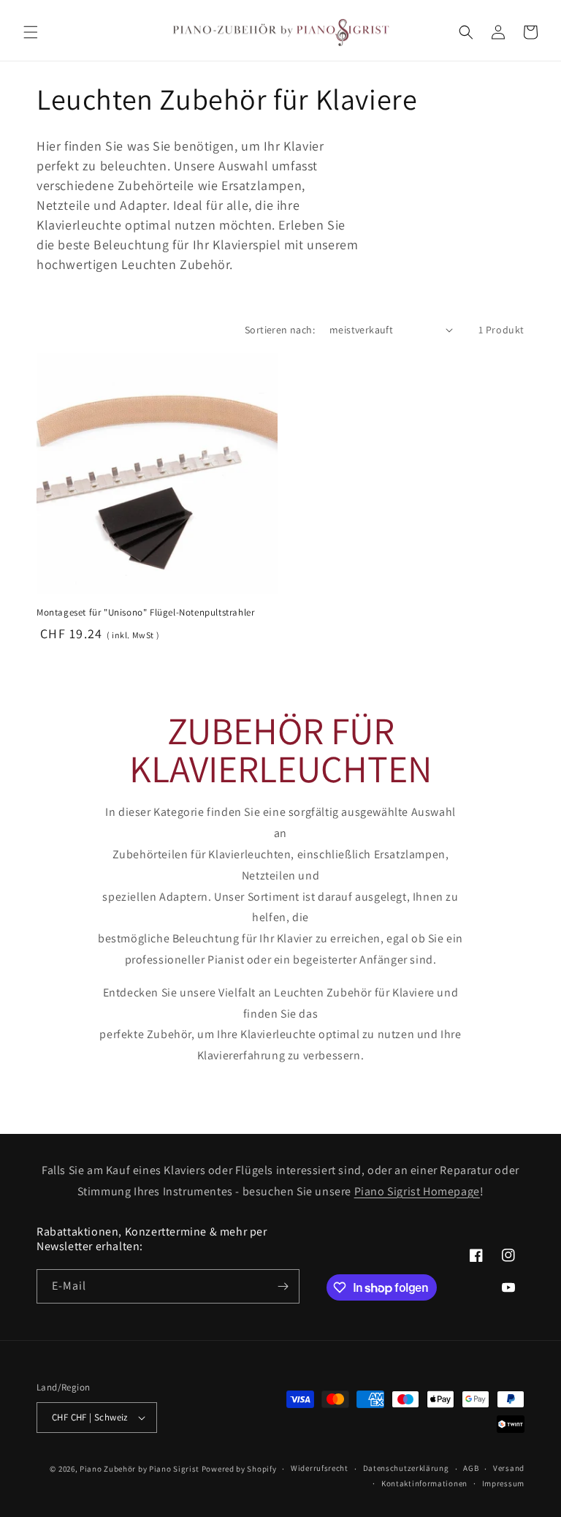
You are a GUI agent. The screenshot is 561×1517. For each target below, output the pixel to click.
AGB (470, 1468)
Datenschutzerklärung (406, 1468)
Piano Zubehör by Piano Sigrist (139, 1469)
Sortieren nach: (280, 329)
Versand (508, 1468)
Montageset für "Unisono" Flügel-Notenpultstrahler (145, 612)
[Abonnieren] (283, 1286)
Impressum (503, 1483)
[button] (31, 32)
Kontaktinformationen (424, 1483)
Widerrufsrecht (319, 1468)
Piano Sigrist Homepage (417, 1191)
